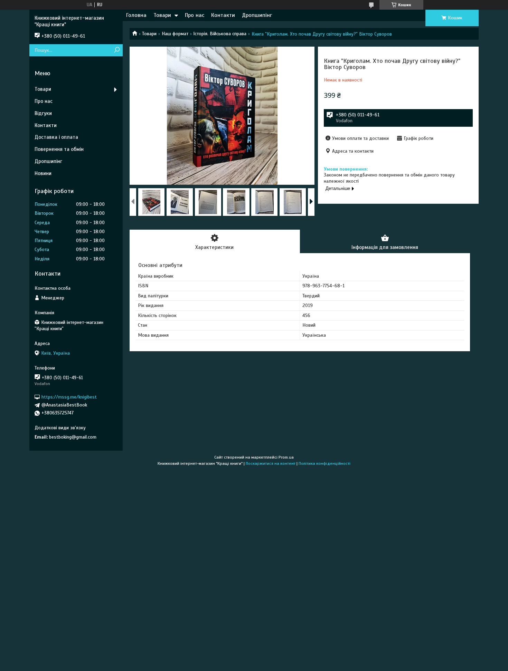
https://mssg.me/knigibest (69, 397)
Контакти (223, 15)
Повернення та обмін (59, 149)
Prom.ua (286, 457)
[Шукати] (117, 50)
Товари (162, 15)
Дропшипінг (257, 15)
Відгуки (43, 113)
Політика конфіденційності (324, 463)
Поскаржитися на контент (270, 463)
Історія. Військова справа (219, 34)
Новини (43, 173)
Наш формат (175, 34)
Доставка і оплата (56, 137)
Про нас (194, 15)
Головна (136, 15)
